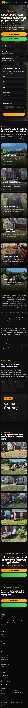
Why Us (3, 641)
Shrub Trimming (5, 659)
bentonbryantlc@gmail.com (8, 677)
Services (3, 636)
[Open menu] (25, 2)
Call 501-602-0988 (14, 38)
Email (4, 87)
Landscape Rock (5, 664)
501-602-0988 (4, 675)
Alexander (5, 386)
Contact (3, 646)
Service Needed (6, 98)
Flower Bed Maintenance (7, 662)
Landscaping (4, 666)
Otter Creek (20, 386)
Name (4, 76)
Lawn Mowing (4, 655)
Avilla (13, 390)
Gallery (3, 643)
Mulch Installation (5, 657)
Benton (4, 382)
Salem (12, 386)
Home (2, 634)
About (2, 639)
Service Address (6, 92)
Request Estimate (14, 600)
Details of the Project (7, 103)
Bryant (10, 382)
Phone (4, 81)
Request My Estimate (14, 114)
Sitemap (3, 705)
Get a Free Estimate (14, 34)
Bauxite (17, 382)
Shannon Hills (5, 390)
